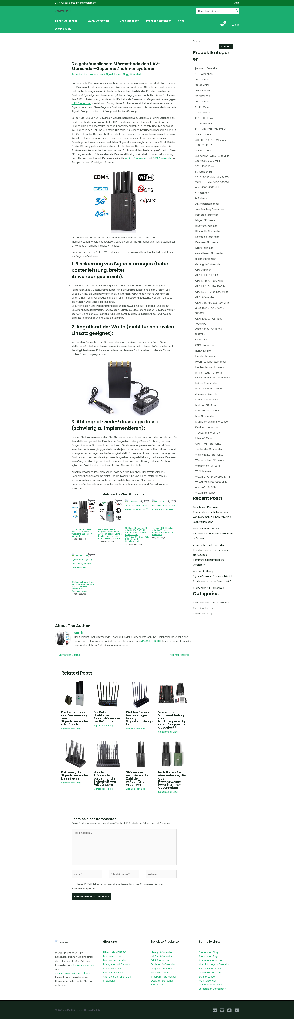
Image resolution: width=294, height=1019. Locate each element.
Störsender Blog (202, 613)
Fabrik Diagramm (113, 972)
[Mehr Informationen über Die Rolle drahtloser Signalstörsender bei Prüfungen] (108, 693)
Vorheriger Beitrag (67, 654)
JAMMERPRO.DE (151, 641)
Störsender (157, 984)
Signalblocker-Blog (117, 74)
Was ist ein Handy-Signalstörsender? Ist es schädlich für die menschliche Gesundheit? (212, 576)
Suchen (197, 41)
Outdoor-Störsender (210, 984)
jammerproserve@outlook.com (73, 973)
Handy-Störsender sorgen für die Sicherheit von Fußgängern (105, 778)
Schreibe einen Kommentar (87, 74)
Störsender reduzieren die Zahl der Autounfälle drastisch (137, 778)
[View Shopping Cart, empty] (222, 25)
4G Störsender (207, 980)
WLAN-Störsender (136, 158)
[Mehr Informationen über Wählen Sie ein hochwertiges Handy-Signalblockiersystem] (140, 693)
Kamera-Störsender (210, 968)
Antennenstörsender (211, 960)
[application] (78, 21)
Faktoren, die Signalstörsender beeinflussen (74, 775)
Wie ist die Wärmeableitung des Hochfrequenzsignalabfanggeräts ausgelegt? (172, 720)
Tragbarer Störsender (163, 976)
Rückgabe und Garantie (116, 964)
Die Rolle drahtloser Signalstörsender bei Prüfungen (107, 717)
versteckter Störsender (212, 988)
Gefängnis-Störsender (211, 972)
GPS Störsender (160, 960)
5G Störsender (207, 976)
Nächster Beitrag (181, 654)
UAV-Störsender (81, 103)
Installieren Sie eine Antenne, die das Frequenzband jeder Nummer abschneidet (172, 780)
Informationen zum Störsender (211, 602)
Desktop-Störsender (163, 980)
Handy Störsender (161, 952)
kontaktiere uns (112, 956)
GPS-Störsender (162, 158)
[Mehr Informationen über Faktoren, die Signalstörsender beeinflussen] (75, 753)
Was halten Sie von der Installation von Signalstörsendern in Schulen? (213, 533)
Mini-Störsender (160, 972)
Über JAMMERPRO (114, 952)
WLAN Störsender (161, 956)
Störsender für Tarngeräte (208, 587)
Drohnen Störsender (163, 964)
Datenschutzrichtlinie (115, 960)
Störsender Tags (208, 956)
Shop (236, 2)
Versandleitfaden (112, 968)
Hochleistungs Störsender (214, 964)
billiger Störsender (161, 968)
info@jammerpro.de (82, 965)
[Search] (237, 11)
